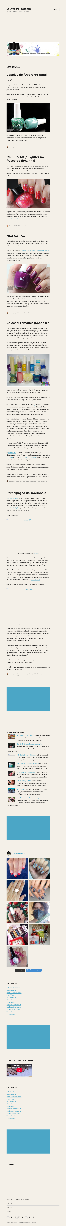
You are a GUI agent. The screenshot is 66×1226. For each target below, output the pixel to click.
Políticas (9, 1207)
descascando (35, 579)
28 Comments (29, 147)
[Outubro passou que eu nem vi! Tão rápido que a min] (17, 956)
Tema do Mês (11, 1012)
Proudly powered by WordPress (27, 1222)
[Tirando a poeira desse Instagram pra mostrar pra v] (17, 934)
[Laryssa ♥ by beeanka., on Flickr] (28, 604)
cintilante (45, 674)
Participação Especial (30, 674)
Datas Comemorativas (14, 992)
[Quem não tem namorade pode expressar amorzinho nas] (17, 868)
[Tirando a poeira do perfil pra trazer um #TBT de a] (39, 890)
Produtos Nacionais (13, 1009)
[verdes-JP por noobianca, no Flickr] (28, 534)
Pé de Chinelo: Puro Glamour (26, 772)
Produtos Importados (30, 481)
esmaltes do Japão (13, 508)
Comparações (11, 990)
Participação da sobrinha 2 (26, 493)
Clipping (9, 1203)
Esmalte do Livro (12, 997)
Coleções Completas (13, 988)
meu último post (12, 219)
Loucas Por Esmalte (19, 8)
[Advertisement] (33, 28)
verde (13, 675)
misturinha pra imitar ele (27, 457)
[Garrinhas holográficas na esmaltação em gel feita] (39, 868)
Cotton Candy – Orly (24, 781)
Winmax (38, 674)
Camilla (10, 457)
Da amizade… (21, 789)
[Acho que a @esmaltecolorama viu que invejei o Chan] (39, 934)
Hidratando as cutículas (25, 735)
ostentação (41, 481)
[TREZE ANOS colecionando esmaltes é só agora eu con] (17, 890)
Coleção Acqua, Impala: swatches (28, 763)
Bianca (11, 147)
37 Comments (33, 313)
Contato (9, 1212)
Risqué (26, 313)
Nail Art (9, 1000)
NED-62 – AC (16, 235)
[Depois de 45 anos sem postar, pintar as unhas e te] (17, 912)
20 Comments (29, 225)
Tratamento (11, 1014)
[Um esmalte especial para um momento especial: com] (39, 912)
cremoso (9, 675)
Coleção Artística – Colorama (26, 755)
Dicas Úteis (10, 995)
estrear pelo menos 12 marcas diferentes (35, 251)
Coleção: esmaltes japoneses (28, 323)
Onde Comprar (11, 1002)
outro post (36, 553)
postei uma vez (13, 498)
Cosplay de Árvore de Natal (27, 74)
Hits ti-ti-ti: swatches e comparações (29, 744)
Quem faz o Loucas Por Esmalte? (18, 1199)
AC (22, 147)
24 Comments (20, 675)
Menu (55, 9)
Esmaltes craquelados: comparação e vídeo (31, 798)
